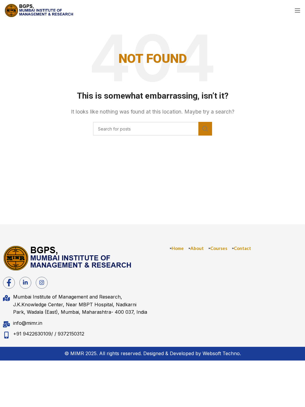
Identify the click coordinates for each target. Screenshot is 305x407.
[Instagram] (42, 283)
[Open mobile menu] (298, 10)
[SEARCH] (205, 129)
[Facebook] (9, 283)
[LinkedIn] (25, 283)
